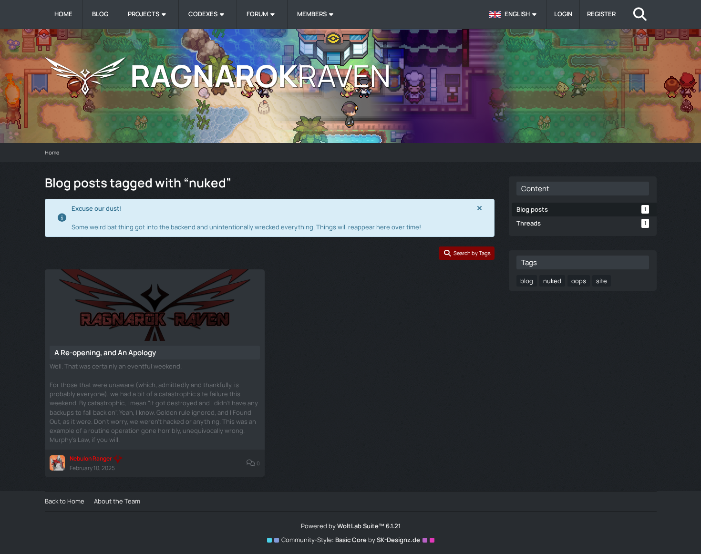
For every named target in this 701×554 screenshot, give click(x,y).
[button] (514, 14)
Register (601, 14)
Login (563, 14)
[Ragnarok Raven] (351, 76)
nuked (552, 281)
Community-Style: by (350, 539)
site (601, 281)
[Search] (640, 14)
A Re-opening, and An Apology (105, 353)
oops (578, 281)
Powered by (351, 526)
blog (526, 281)
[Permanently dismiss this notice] (480, 208)
